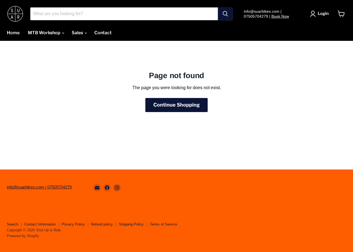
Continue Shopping (176, 105)
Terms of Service (163, 224)
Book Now (280, 16)
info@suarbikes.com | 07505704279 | (263, 13)
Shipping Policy (131, 224)
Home (13, 32)
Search (12, 224)
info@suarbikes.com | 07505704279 (39, 187)
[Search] (225, 13)
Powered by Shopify (23, 236)
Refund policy (102, 224)
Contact (103, 32)
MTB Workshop (44, 32)
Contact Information (40, 224)
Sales (78, 32)
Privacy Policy (73, 224)
